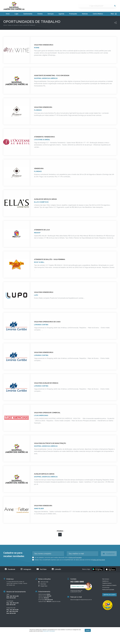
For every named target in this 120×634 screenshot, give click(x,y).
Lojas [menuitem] (16, 14)
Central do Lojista (109, 594)
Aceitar (88, 630)
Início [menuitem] (7, 14)
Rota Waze (43, 584)
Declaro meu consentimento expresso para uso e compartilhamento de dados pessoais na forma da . (69, 559)
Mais (113, 14)
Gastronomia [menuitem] (27, 14)
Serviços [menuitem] (50, 14)
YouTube (43, 569)
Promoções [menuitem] (73, 14)
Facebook (11, 569)
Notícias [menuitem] (85, 14)
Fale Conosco (105, 579)
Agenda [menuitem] (61, 14)
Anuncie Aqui (105, 587)
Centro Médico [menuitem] (98, 14)
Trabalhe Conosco (13, 25)
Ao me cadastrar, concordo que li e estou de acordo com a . (58, 557)
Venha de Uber (44, 581)
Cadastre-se (105, 581)
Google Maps (43, 586)
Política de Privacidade (75, 557)
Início (4, 25)
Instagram (27, 569)
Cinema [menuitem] (40, 14)
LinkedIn (58, 569)
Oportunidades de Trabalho (27, 25)
